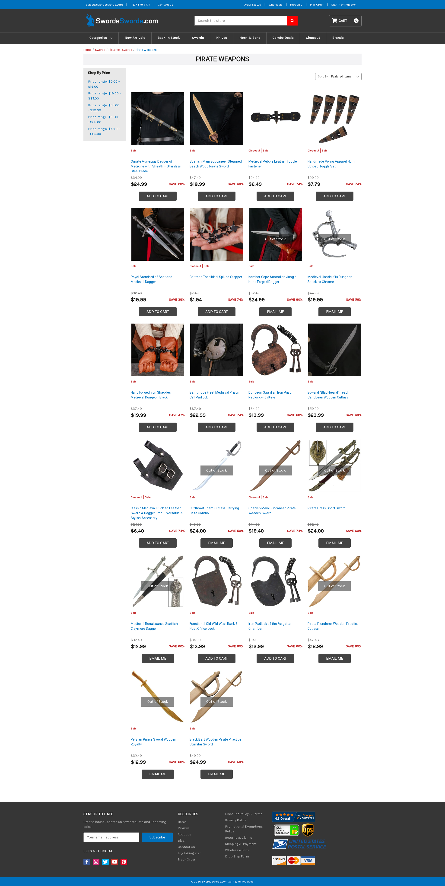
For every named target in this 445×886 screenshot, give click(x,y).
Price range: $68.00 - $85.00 (104, 131)
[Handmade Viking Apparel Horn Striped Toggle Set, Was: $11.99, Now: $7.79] (334, 118)
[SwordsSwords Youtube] (114, 862)
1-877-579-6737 (140, 4)
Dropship (296, 4)
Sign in (336, 4)
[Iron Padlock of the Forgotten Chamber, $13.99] (275, 581)
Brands (338, 37)
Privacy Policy (235, 820)
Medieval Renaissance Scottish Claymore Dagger (154, 626)
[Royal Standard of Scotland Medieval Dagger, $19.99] (157, 234)
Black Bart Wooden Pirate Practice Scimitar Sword (215, 742)
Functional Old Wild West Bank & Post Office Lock (214, 626)
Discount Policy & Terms (243, 814)
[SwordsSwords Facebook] (86, 862)
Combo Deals (283, 37)
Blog (181, 841)
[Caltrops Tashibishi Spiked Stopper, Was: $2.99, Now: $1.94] (216, 234)
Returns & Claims (238, 838)
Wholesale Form (237, 850)
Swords (198, 37)
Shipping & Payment (241, 844)
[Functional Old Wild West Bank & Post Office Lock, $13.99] (216, 581)
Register (350, 4)
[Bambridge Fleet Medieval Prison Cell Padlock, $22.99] (216, 350)
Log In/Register (189, 853)
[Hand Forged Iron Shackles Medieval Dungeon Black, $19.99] (157, 350)
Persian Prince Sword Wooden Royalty (153, 742)
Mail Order (317, 4)
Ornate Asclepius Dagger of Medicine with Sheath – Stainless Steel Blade (156, 166)
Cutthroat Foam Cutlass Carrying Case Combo (214, 510)
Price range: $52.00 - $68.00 (103, 119)
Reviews (184, 828)
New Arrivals (135, 37)
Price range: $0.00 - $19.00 (104, 84)
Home (182, 822)
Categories (98, 37)
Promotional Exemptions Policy (244, 829)
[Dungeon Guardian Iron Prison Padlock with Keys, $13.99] (275, 350)
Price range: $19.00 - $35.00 (104, 96)
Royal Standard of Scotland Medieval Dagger (151, 279)
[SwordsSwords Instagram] (96, 862)
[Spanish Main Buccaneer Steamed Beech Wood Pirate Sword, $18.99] (216, 118)
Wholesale (276, 4)
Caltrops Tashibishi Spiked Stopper (216, 277)
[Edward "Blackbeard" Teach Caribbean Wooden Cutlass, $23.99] (334, 350)
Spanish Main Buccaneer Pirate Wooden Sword (272, 510)
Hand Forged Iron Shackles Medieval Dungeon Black (151, 395)
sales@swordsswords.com (104, 4)
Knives (221, 37)
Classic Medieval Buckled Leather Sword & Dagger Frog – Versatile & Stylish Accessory (157, 513)
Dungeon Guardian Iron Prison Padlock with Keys (270, 395)
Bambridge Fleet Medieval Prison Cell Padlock (214, 395)
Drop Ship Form (237, 856)
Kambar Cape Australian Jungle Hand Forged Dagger (272, 279)
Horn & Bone (249, 37)
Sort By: (323, 76)
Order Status (252, 4)
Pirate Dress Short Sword (327, 508)
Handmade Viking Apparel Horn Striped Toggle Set (331, 164)
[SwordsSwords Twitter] (105, 862)
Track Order (186, 859)
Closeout (313, 37)
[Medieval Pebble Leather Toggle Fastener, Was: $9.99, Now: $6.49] (275, 118)
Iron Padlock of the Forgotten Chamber (270, 626)
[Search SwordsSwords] (292, 21)
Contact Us (165, 4)
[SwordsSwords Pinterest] (124, 862)
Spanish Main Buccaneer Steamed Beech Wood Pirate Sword (216, 164)
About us (184, 834)
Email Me (275, 312)
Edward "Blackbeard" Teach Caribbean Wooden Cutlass (328, 395)
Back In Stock (169, 37)
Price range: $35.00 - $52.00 (103, 107)
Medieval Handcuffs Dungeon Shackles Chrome (330, 279)
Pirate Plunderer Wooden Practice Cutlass (333, 626)
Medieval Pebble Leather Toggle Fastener (272, 164)
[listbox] (346, 76)
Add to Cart (157, 196)
